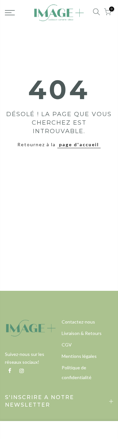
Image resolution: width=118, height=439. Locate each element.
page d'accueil (79, 144)
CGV (67, 344)
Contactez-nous (78, 322)
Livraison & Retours (82, 333)
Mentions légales (79, 356)
